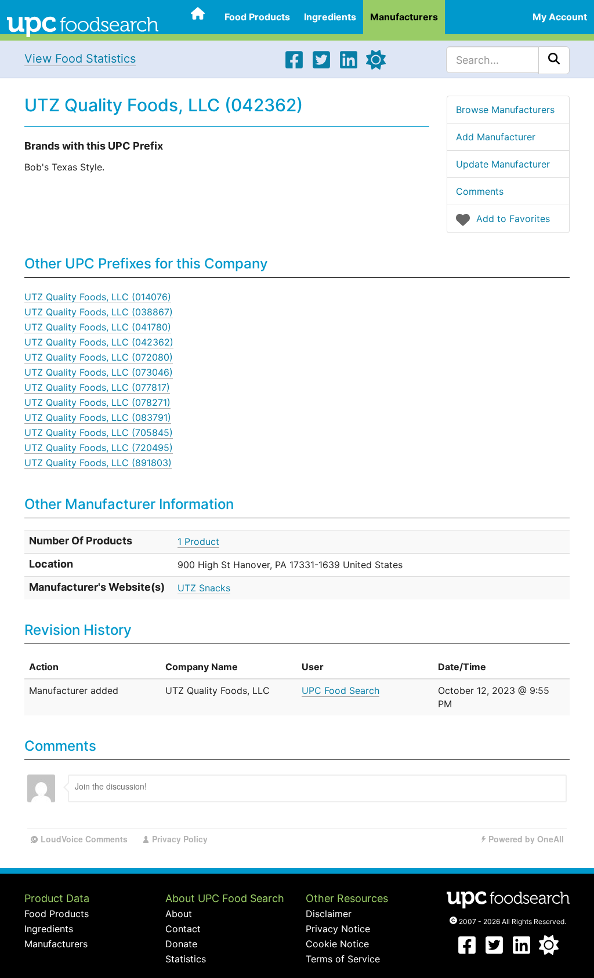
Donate (181, 944)
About (178, 913)
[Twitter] (321, 66)
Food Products (257, 17)
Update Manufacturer (503, 164)
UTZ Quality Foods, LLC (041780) (97, 327)
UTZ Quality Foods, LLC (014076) (97, 297)
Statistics (185, 959)
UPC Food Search (340, 690)
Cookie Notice (337, 944)
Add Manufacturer (495, 137)
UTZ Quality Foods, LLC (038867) (98, 312)
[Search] (554, 60)
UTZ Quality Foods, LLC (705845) (98, 432)
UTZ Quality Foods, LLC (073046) (98, 372)
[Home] (82, 25)
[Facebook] (294, 66)
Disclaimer (329, 913)
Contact (183, 929)
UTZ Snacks (204, 588)
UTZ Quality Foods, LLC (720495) (98, 447)
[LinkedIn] (348, 66)
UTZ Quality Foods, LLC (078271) (97, 402)
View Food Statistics (80, 59)
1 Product (198, 541)
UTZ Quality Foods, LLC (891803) (98, 462)
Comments (480, 191)
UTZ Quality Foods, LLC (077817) (97, 387)
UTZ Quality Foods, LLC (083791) (97, 417)
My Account (560, 17)
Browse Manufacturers (505, 109)
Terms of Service (343, 959)
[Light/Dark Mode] (376, 66)
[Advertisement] (414, 370)
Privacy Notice (338, 929)
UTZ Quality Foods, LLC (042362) (98, 342)
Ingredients (330, 17)
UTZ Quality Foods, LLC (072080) (98, 357)
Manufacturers (404, 17)
